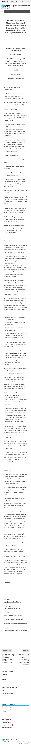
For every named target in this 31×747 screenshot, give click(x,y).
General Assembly (6, 706)
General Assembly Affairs (8, 709)
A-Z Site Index (6, 741)
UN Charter (5, 690)
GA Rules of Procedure (7, 693)
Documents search (6, 722)
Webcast (4, 679)
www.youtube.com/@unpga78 (13, 615)
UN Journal (4, 677)
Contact (12, 741)
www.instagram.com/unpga (19, 623)
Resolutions (5, 696)
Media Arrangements (7, 727)
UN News (4, 674)
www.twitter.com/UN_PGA (18, 619)
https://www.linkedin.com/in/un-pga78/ (15, 630)
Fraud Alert (22, 741)
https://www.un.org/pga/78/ (12, 608)
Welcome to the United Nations (10, 1)
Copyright (17, 741)
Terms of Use (26, 743)
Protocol (4, 711)
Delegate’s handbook (7, 725)
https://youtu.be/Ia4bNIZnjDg (15, 78)
